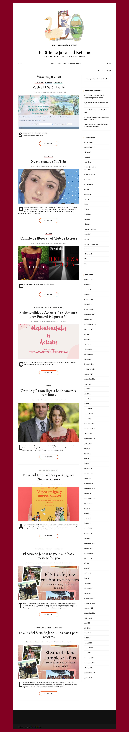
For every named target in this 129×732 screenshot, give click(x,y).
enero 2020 (88, 653)
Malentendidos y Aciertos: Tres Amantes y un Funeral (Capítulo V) (48, 314)
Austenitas (48, 82)
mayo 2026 (87, 289)
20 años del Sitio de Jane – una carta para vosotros (48, 634)
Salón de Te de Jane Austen (72, 63)
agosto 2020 (88, 618)
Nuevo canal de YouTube (49, 161)
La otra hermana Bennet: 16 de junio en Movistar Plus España (96, 125)
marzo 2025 (88, 349)
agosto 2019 (88, 678)
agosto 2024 (88, 384)
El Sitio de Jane (55, 63)
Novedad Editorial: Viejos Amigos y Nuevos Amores (48, 477)
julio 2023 (87, 449)
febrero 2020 (88, 648)
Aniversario (87, 152)
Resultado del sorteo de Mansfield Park (95, 111)
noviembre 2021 (89, 543)
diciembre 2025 (89, 309)
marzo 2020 (88, 643)
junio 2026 (87, 284)
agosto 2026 (88, 279)
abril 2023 (87, 464)
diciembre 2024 (89, 364)
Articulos (48, 233)
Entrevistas (87, 194)
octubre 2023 (88, 434)
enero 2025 (88, 359)
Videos (86, 259)
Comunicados (58, 82)
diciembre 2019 (89, 658)
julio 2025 (87, 334)
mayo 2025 (87, 344)
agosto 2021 (88, 558)
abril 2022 (87, 523)
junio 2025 (87, 339)
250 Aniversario (89, 147)
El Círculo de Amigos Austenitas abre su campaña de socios (95, 96)
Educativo (87, 189)
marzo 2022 (88, 528)
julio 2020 (87, 623)
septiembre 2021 (89, 553)
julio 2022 (87, 509)
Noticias (86, 209)
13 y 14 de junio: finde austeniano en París (96, 104)
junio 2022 (87, 513)
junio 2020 (87, 628)
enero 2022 (87, 538)
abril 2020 (87, 638)
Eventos (86, 199)
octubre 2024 (88, 374)
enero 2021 (87, 593)
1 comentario (68, 641)
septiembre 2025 (90, 324)
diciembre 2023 (89, 424)
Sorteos (86, 239)
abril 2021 (87, 578)
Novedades (54, 470)
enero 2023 (87, 479)
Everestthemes (36, 727)
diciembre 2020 (89, 598)
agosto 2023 (88, 444)
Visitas (86, 264)
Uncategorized (89, 249)
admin (64, 92)
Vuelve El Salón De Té (49, 87)
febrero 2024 (88, 414)
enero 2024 (88, 419)
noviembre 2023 (89, 429)
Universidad (88, 254)
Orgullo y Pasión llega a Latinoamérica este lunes (49, 392)
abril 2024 (87, 404)
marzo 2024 (88, 409)
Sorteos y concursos (91, 244)
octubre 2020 (88, 608)
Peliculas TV (88, 224)
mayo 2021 (87, 573)
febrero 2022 (88, 533)
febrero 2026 (88, 299)
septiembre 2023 (89, 439)
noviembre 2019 (89, 663)
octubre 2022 (88, 494)
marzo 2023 (88, 469)
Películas (87, 219)
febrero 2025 (88, 354)
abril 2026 (87, 294)
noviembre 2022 (89, 489)
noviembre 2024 (89, 369)
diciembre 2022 (89, 484)
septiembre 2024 (90, 379)
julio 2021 (87, 563)
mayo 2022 (87, 518)
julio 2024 (87, 389)
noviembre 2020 (89, 603)
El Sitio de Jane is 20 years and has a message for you (49, 556)
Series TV (48, 386)
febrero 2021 (88, 588)
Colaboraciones (58, 307)
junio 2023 (87, 454)
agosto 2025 (88, 329)
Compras (42, 470)
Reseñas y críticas (90, 229)
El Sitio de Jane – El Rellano (64, 52)
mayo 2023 (87, 459)
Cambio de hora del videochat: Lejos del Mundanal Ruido (96, 118)
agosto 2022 (88, 504)
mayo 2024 (87, 399)
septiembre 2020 (90, 613)
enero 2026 (88, 304)
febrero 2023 (88, 474)
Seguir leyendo (48, 143)
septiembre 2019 (89, 673)
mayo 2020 (87, 633)
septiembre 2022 (89, 499)
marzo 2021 (87, 583)
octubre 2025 (88, 319)
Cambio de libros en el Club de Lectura (48, 238)
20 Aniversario (39, 82)
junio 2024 (87, 394)
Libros (48, 470)
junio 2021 (87, 568)
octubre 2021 (88, 548)
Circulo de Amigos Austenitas (90, 168)
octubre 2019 (88, 668)
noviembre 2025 (89, 314)
